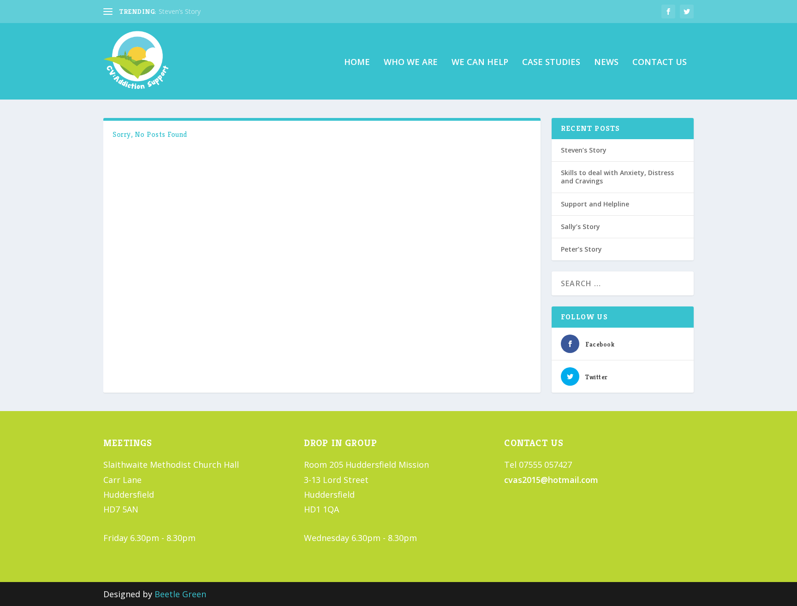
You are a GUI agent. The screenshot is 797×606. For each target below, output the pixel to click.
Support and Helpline (595, 204)
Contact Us (659, 62)
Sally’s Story (580, 226)
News (606, 62)
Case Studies (551, 62)
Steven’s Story (180, 11)
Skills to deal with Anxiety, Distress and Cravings (617, 176)
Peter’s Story (581, 249)
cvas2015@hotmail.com (551, 479)
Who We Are (411, 62)
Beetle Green (180, 594)
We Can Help (480, 62)
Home (357, 62)
